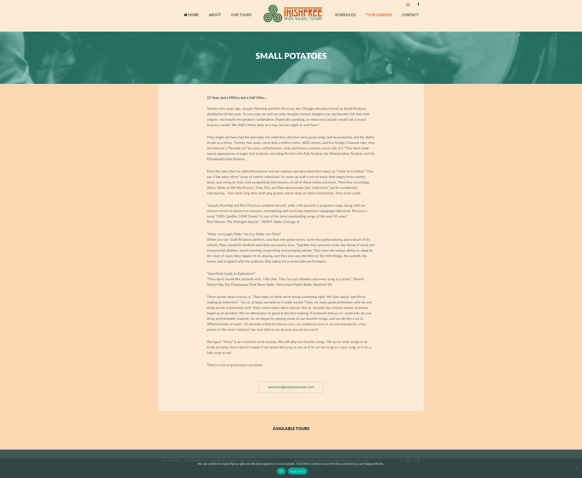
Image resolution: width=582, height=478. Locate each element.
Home (193, 15)
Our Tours (241, 15)
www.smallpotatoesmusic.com (291, 387)
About (215, 15)
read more (297, 471)
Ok (281, 471)
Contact (410, 15)
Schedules (345, 15)
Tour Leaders (379, 15)
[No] (576, 468)
